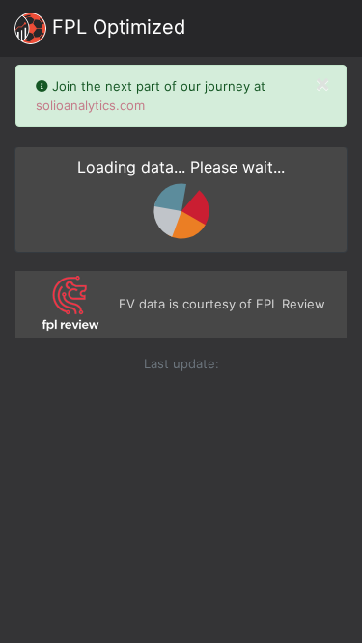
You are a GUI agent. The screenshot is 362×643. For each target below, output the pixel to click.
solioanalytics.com (90, 105)
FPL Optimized (115, 27)
